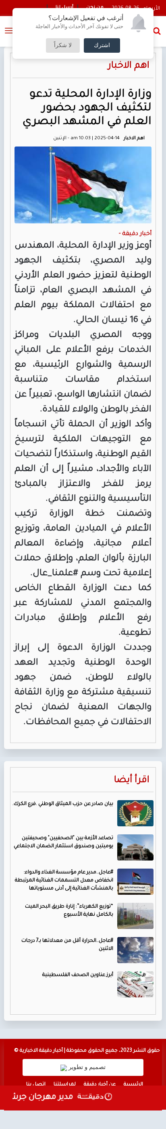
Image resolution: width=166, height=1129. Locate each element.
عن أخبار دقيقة (100, 1085)
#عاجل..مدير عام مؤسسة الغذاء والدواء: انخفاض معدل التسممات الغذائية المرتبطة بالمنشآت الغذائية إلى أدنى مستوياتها (64, 881)
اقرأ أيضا (131, 781)
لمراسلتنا (65, 1085)
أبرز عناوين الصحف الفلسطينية (77, 975)
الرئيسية (133, 1085)
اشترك (102, 45)
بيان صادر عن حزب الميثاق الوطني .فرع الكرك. (62, 804)
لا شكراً (63, 45)
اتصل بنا (36, 1085)
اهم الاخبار (128, 66)
